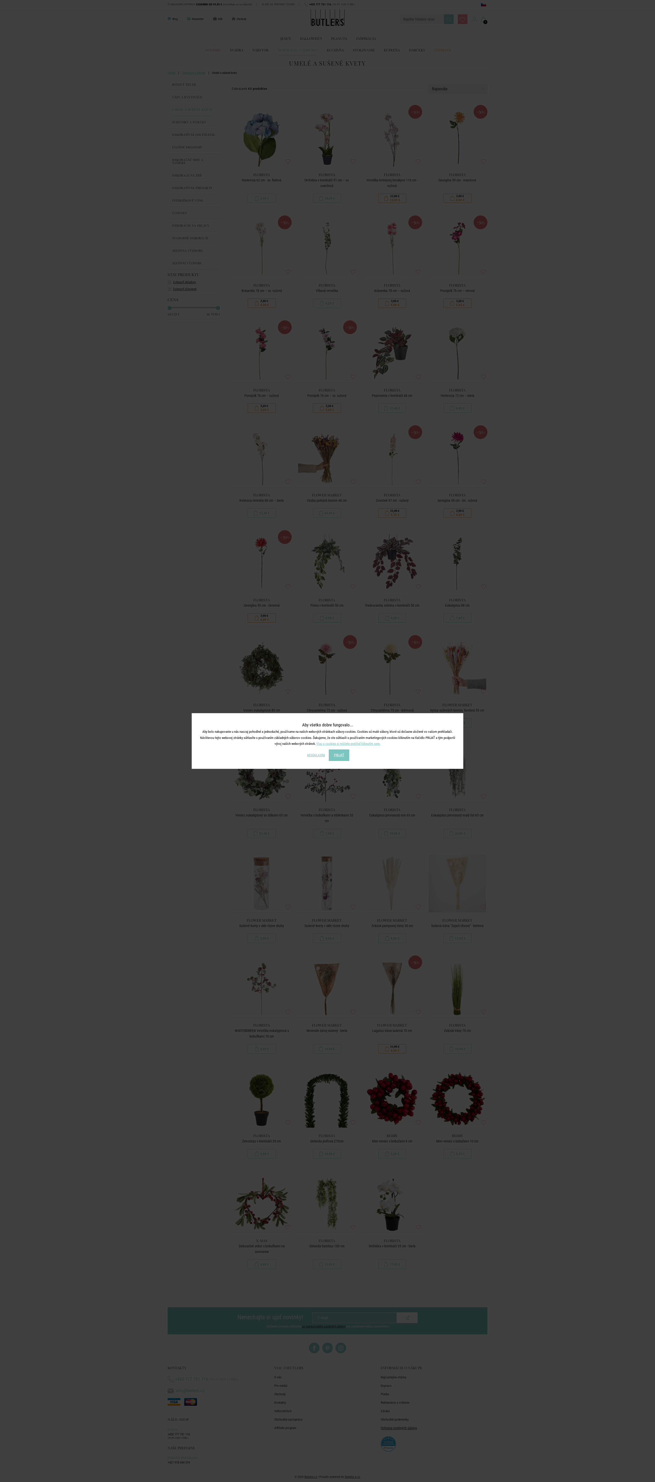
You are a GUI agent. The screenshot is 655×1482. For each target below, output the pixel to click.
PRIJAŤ (339, 755)
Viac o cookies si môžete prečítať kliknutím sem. (348, 744)
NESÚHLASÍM (316, 755)
